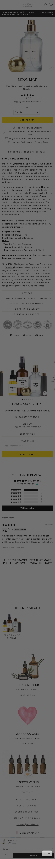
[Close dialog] (52, 413)
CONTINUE (14, 436)
